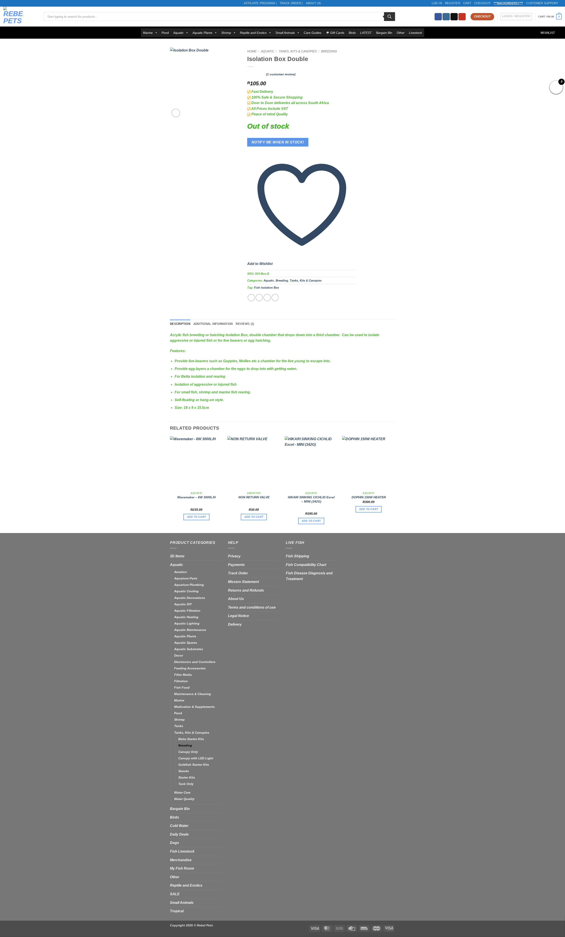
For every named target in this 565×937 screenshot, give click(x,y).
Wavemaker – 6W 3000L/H (196, 497)
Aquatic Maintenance (190, 630)
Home (251, 51)
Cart (467, 3)
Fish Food (182, 687)
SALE (175, 894)
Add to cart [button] (196, 517)
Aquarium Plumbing (189, 585)
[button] (550, 16)
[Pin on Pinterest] (275, 297)
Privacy (234, 556)
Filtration (181, 681)
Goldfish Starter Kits (193, 764)
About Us (313, 3)
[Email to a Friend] (267, 297)
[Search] (389, 16)
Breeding (329, 51)
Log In (437, 3)
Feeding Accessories (190, 668)
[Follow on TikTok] (454, 17)
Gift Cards (337, 32)
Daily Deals (179, 834)
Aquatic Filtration (187, 610)
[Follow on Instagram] (446, 17)
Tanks (178, 726)
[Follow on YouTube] (462, 17)
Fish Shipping (297, 556)
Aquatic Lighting (187, 623)
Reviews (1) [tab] (245, 324)
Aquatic (178, 32)
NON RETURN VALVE (253, 497)
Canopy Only (188, 752)
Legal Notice (238, 616)
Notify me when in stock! (278, 142)
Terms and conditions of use (252, 607)
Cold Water (179, 826)
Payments (236, 565)
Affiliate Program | (260, 3)
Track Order (238, 573)
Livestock (415, 32)
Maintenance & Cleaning (192, 694)
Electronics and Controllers (194, 662)
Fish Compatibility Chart (306, 565)
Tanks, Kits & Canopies (298, 51)
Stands (183, 771)
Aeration (180, 572)
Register (452, 3)
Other (401, 32)
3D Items (177, 556)
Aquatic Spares (185, 642)
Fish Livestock (182, 851)
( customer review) (281, 74)
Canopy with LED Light (195, 758)
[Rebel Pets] (20, 17)
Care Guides (312, 32)
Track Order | (291, 3)
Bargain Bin (384, 32)
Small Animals (285, 32)
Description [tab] (180, 324)
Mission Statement (243, 582)
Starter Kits (186, 777)
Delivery (235, 624)
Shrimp (226, 32)
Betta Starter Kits (191, 739)
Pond (165, 32)
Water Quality (184, 799)
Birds (352, 32)
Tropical (177, 911)
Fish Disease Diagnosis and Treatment (309, 576)
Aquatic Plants (202, 32)
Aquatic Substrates (188, 649)
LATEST (366, 32)
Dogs (174, 843)
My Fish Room (182, 868)
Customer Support (542, 3)
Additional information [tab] (213, 324)
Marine (148, 32)
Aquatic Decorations (189, 598)
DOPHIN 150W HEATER (369, 497)
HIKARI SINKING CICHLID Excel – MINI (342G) (311, 499)
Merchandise (181, 860)
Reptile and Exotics (253, 32)
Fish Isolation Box (266, 287)
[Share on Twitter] (259, 297)
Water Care (182, 792)
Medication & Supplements (194, 706)
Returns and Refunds (246, 590)
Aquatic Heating (186, 617)
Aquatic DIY (183, 604)
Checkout (482, 3)
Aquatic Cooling (186, 591)
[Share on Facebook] (251, 297)
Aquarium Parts (185, 578)
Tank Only (186, 784)
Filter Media (183, 674)
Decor (178, 655)
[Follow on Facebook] (438, 17)
